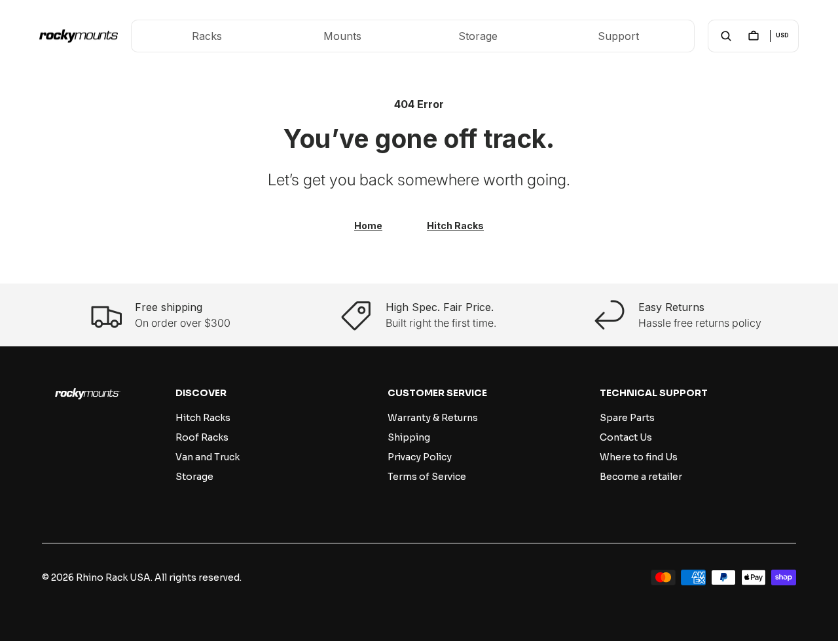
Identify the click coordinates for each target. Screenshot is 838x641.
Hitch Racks (455, 225)
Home (368, 225)
